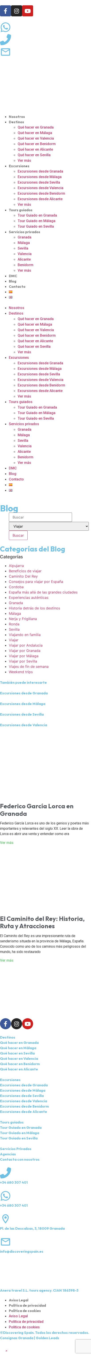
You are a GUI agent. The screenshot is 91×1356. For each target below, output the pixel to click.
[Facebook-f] (5, 10)
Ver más (24, 160)
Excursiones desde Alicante (40, 199)
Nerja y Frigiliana (23, 619)
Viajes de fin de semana (29, 666)
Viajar (13, 640)
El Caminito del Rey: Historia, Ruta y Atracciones (42, 922)
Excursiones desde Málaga (40, 177)
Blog (12, 281)
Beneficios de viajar (25, 571)
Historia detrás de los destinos (34, 608)
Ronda (14, 624)
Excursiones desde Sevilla (39, 182)
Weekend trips (21, 672)
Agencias (8, 1154)
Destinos (16, 122)
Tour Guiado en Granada (37, 215)
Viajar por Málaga (23, 656)
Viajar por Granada (24, 650)
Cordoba (16, 587)
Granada (24, 237)
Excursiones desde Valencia (40, 188)
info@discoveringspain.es (21, 1251)
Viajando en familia (25, 634)
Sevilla (23, 248)
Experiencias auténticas (28, 597)
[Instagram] (16, 10)
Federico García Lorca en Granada (37, 809)
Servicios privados (24, 232)
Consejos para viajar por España (36, 581)
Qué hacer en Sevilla (34, 155)
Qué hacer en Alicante (35, 149)
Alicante (24, 259)
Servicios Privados (15, 1149)
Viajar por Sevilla (23, 661)
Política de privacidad (27, 1305)
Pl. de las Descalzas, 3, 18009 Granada (32, 1228)
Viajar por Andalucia (26, 645)
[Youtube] (27, 10)
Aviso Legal (18, 1300)
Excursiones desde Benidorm (41, 193)
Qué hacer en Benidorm (37, 144)
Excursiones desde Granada (40, 171)
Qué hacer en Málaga (35, 133)
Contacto (17, 286)
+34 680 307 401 (14, 1182)
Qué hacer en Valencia (36, 138)
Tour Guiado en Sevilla (36, 226)
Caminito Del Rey (23, 576)
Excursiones (19, 166)
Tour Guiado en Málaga (36, 221)
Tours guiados (20, 210)
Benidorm (25, 265)
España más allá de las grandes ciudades (43, 592)
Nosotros (17, 116)
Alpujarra (16, 565)
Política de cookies (25, 1310)
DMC (13, 276)
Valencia (25, 254)
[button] (45, 302)
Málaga (24, 243)
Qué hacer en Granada (36, 127)
